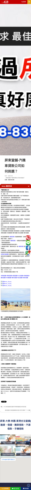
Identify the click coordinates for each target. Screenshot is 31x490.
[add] (28, 252)
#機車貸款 (12, 236)
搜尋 (24, 1)
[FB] (28, 247)
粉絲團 (26, 488)
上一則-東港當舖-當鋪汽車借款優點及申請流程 (14, 406)
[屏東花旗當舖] (5, 2)
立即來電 (6, 488)
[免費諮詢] (28, 237)
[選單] (29, 1)
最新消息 (10, 175)
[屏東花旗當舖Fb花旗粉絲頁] (6, 285)
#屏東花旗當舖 (4, 254)
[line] (28, 242)
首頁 (6, 175)
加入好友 (16, 488)
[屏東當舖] (15, 79)
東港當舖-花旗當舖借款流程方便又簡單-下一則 (17, 410)
